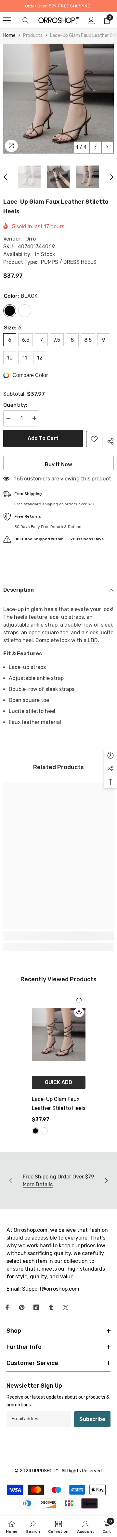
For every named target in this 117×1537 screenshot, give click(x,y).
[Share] (108, 440)
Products (33, 35)
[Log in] (91, 20)
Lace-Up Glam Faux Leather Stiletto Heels (58, 1103)
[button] (95, 147)
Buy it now (58, 464)
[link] (58, 935)
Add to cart (43, 438)
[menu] (7, 20)
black (35, 1130)
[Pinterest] (22, 1307)
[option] (58, 99)
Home (9, 35)
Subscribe (92, 1419)
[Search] (26, 20)
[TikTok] (36, 1307)
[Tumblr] (51, 1307)
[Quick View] (79, 1012)
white (44, 1130)
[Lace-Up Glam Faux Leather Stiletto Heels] (58, 1034)
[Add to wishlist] (94, 439)
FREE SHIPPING (74, 6)
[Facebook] (7, 1307)
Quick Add (58, 1082)
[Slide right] (106, 1180)
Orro (30, 239)
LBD (93, 640)
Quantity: (15, 405)
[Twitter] (66, 1307)
